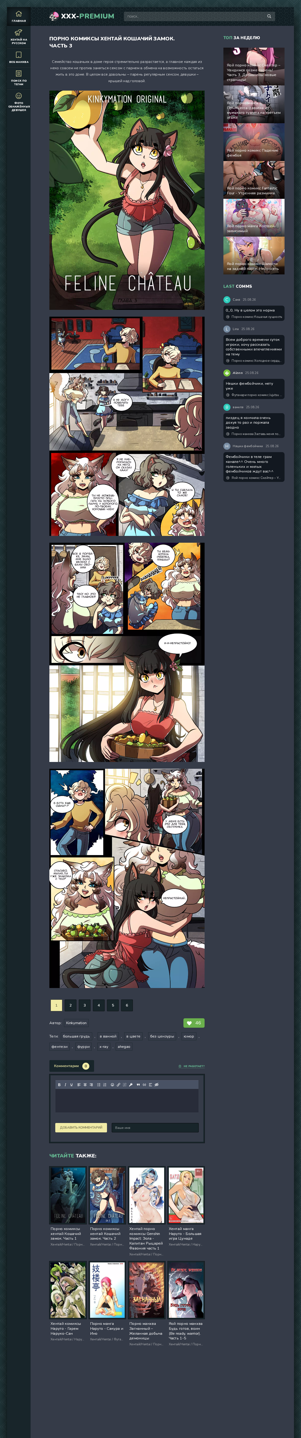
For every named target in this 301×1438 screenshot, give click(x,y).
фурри (83, 1046)
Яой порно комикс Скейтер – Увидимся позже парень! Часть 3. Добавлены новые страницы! (257, 478)
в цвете (133, 1036)
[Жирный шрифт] (59, 1085)
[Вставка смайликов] (112, 1085)
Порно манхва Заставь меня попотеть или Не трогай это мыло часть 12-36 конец (257, 434)
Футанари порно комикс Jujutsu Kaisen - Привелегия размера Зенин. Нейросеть (257, 395)
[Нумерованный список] (105, 1085)
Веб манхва (18, 62)
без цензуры (162, 1036)
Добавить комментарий (81, 1128)
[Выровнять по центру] (85, 1085)
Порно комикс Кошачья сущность (257, 317)
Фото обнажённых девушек (19, 106)
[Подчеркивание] (71, 1085)
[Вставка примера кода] (144, 1085)
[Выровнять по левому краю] (79, 1085)
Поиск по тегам (19, 82)
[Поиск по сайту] (269, 16)
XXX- (88, 16)
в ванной (108, 1036)
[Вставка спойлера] (150, 1085)
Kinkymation (76, 1023)
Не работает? (194, 1066)
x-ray (103, 1046)
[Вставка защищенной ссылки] (131, 1085)
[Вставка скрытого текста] (157, 1085)
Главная (19, 21)
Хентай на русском (19, 41)
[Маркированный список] (99, 1085)
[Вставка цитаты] (138, 1085)
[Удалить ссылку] (125, 1085)
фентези (59, 1046)
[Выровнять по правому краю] (91, 1085)
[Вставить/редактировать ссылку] (118, 1085)
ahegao (124, 1046)
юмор (189, 1036)
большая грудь (76, 1036)
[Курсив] (65, 1085)
